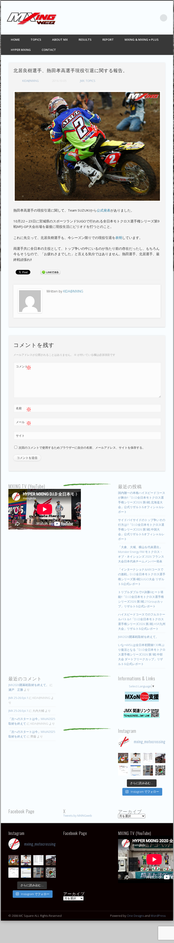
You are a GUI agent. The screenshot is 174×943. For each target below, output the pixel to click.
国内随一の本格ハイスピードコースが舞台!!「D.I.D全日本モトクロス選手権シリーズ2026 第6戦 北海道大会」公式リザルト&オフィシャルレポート (141, 502)
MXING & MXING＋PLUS (142, 40)
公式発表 (103, 210)
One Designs (135, 916)
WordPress (158, 916)
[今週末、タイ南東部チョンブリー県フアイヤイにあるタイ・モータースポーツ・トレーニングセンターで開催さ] (135, 758)
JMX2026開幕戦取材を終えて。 (138, 637)
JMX (82, 81)
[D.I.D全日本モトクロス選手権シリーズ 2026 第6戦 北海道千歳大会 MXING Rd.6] (148, 770)
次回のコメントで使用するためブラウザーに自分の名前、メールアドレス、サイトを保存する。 (82, 448)
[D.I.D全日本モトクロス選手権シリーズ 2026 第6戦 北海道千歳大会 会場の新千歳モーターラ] (135, 770)
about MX (60, 40)
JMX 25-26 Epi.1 (18, 698)
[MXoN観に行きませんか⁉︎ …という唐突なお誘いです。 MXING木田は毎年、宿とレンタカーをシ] (123, 758)
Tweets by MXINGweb (77, 815)
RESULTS (85, 40)
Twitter (135, 17)
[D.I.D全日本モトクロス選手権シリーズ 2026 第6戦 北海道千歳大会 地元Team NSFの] (160, 770)
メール (23, 422)
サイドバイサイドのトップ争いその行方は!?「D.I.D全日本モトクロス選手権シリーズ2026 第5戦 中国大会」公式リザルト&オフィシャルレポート (141, 529)
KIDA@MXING (30, 81)
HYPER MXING (21, 50)
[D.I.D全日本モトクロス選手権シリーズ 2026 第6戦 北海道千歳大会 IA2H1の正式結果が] (148, 758)
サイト (20, 436)
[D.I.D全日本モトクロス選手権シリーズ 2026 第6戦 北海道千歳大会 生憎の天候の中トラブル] (123, 770)
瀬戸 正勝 (15, 690)
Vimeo (154, 17)
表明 (118, 237)
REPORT (108, 40)
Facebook (126, 17)
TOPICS (36, 40)
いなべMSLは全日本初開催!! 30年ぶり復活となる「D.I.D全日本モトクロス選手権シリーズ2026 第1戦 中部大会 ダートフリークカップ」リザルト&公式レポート (141, 654)
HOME (15, 40)
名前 (23, 408)
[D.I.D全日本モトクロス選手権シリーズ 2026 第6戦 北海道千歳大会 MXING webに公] (160, 758)
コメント (23, 367)
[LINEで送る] (50, 272)
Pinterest (145, 17)
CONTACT (49, 50)
